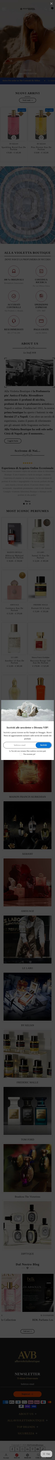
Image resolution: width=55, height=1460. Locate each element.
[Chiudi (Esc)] (51, 3)
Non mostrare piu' (29, 754)
